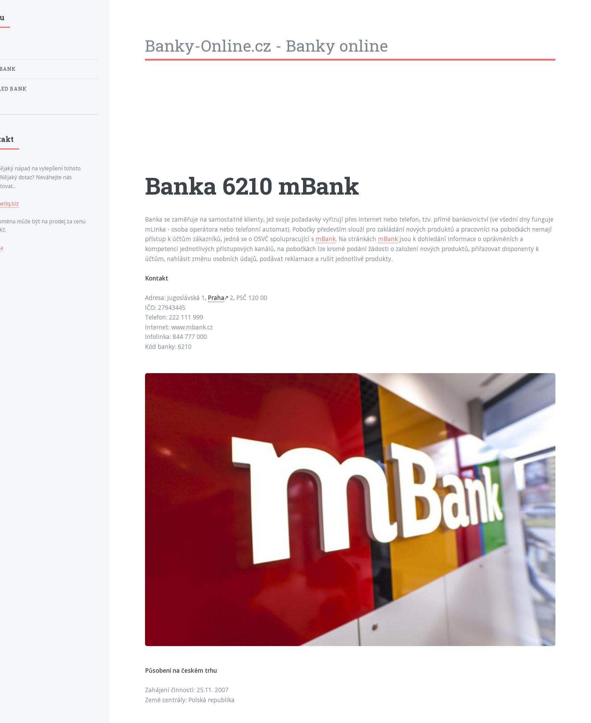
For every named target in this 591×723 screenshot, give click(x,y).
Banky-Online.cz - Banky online (266, 45)
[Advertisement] (350, 122)
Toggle (125, 20)
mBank (326, 239)
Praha (216, 297)
